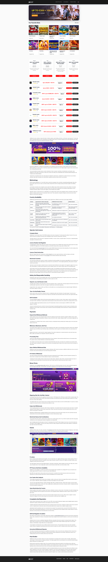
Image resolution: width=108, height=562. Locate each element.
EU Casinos (66, 1)
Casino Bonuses (59, 558)
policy (39, 299)
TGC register (47, 255)
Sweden (31, 225)
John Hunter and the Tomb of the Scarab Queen (53, 52)
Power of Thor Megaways (52, 36)
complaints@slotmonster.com (60, 515)
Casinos (64, 558)
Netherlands (32, 222)
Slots (67, 558)
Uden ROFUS (71, 558)
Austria (31, 207)
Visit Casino (69, 82)
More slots (76, 22)
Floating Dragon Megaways (62, 51)
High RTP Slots (59, 1)
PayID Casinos (77, 558)
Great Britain (32, 219)
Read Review (75, 82)
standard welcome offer (41, 365)
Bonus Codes (73, 1)
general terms (33, 244)
